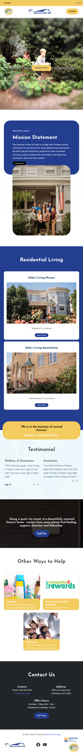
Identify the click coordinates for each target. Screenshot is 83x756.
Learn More (19, 163)
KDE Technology (53, 734)
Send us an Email (22, 693)
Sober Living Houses (41, 277)
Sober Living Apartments (41, 348)
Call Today (41, 715)
